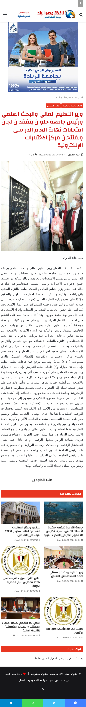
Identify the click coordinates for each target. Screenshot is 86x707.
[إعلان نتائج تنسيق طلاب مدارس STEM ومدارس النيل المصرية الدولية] (20, 560)
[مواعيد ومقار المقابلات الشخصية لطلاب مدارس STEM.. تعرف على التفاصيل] (20, 513)
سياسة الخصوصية (37, 680)
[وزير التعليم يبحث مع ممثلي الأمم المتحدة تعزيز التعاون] (63, 557)
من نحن (54, 680)
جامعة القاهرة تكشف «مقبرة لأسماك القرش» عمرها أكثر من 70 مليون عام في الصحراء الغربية (63, 531)
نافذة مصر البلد (13, 673)
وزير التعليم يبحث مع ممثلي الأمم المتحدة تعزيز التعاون (66, 574)
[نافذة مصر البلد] (46, 14)
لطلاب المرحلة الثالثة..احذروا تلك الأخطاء (64, 630)
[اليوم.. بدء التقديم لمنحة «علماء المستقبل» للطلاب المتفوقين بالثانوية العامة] (20, 608)
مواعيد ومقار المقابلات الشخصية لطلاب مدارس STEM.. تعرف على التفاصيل (22, 531)
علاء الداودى (74, 154)
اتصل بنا (20, 680)
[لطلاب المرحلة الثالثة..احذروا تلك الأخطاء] (63, 611)
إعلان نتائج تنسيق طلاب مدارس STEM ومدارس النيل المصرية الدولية (21, 582)
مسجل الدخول (58, 658)
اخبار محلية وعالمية (64, 97)
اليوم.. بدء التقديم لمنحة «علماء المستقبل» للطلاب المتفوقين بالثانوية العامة (21, 626)
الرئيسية (77, 97)
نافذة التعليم (53, 105)
